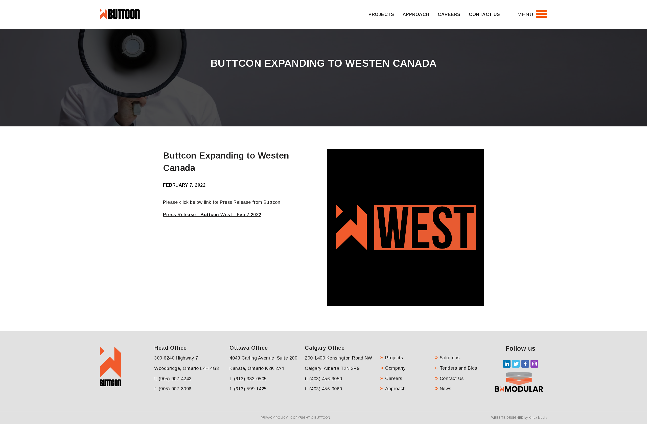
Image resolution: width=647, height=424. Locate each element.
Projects (381, 14)
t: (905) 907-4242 (173, 378)
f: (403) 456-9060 (323, 388)
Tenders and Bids (458, 368)
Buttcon (322, 417)
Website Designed (507, 417)
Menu (525, 14)
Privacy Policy (274, 417)
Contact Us (484, 14)
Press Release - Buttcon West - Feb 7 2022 (212, 214)
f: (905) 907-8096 (173, 388)
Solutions (450, 357)
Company (395, 368)
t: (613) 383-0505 (248, 378)
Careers (449, 14)
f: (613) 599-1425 (248, 388)
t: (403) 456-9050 (323, 378)
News (445, 388)
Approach (416, 14)
